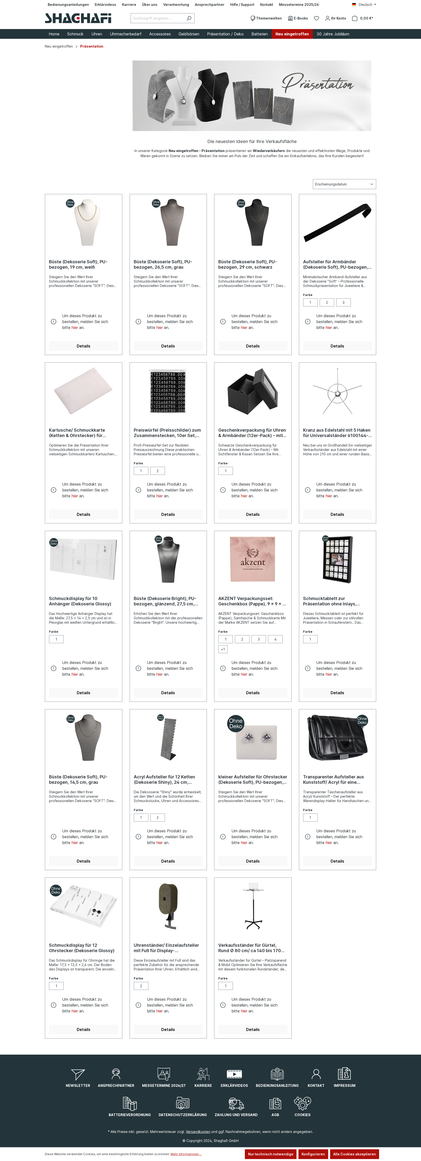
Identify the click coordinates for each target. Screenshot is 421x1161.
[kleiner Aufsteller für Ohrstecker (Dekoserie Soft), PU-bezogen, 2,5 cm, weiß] (252, 737)
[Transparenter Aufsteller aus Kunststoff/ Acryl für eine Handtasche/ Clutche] (337, 737)
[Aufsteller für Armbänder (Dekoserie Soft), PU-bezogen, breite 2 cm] (337, 222)
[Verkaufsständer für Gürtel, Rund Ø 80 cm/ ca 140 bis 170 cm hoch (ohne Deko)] (252, 906)
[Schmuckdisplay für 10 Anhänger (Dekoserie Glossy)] (83, 559)
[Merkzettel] (316, 18)
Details (83, 346)
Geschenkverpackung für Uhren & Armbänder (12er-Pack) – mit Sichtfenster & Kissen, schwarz (252, 433)
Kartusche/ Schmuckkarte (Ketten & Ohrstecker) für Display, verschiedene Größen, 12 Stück (81, 433)
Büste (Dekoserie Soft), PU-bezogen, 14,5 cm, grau (78, 779)
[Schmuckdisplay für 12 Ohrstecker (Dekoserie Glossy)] (83, 906)
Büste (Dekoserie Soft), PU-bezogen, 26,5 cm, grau (163, 264)
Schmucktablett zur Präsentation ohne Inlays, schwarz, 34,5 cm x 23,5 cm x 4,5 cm (334, 601)
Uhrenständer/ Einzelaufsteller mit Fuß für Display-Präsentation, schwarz (166, 948)
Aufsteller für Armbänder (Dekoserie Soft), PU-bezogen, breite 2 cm (335, 264)
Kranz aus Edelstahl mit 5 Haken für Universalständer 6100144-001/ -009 (337, 433)
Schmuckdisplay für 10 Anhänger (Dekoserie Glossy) (80, 601)
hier (75, 327)
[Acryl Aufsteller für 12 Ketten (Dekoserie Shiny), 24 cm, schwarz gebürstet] (168, 737)
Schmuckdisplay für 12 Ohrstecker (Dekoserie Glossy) (82, 948)
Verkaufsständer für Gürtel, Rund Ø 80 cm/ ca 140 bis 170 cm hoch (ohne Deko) (249, 948)
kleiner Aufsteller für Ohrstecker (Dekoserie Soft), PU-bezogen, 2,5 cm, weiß (252, 779)
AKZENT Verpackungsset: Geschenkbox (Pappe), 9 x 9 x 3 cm (251, 601)
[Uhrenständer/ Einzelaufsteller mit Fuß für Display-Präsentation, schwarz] (168, 906)
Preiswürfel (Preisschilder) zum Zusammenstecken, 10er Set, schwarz (167, 433)
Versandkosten (198, 1132)
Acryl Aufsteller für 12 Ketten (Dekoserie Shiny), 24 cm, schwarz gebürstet (164, 779)
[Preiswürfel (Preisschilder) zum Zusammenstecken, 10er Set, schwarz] (168, 391)
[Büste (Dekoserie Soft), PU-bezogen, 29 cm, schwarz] (252, 222)
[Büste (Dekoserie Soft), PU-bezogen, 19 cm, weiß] (83, 222)
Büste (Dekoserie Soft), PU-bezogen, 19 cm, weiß (78, 264)
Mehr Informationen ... (186, 1154)
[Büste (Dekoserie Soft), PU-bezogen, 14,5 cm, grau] (83, 737)
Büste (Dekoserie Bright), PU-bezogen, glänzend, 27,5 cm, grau (165, 601)
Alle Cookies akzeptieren (354, 1154)
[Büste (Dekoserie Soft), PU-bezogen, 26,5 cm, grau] (168, 222)
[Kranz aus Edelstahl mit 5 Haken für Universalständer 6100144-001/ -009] (337, 391)
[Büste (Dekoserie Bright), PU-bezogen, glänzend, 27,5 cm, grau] (168, 559)
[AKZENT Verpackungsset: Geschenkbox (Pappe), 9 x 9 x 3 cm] (252, 559)
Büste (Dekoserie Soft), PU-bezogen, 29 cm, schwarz (247, 264)
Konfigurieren (313, 1154)
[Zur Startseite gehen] (78, 18)
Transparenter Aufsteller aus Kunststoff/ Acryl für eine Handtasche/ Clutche (333, 779)
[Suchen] (189, 18)
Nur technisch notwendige (270, 1154)
